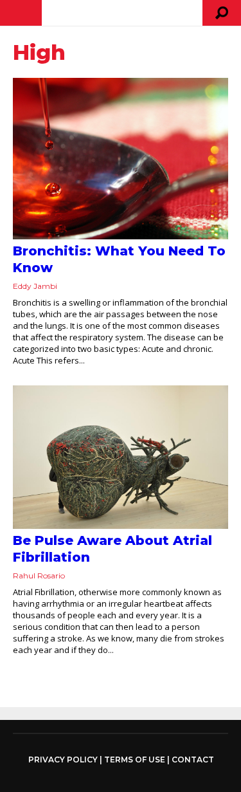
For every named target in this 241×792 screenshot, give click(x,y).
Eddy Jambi (35, 286)
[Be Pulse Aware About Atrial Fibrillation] (120, 456)
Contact (193, 759)
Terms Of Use (134, 759)
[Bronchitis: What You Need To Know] (120, 158)
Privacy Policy (63, 760)
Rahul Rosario (39, 575)
